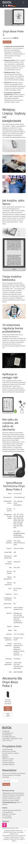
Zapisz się (6, 784)
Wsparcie (5, 755)
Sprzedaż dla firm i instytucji (10, 753)
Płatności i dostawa (7, 759)
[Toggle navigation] (23, 2)
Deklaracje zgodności (8, 764)
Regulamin (5, 757)
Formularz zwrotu (7, 761)
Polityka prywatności (8, 762)
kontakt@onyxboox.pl (8, 737)
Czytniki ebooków (7, 749)
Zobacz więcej (8, 708)
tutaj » (14, 840)
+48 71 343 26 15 (7, 740)
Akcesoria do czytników (9, 751)
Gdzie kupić (7, 42)
